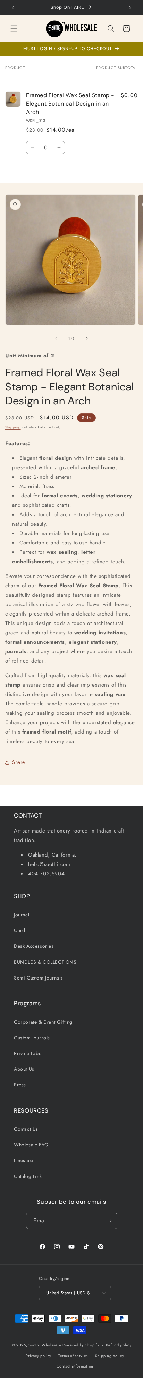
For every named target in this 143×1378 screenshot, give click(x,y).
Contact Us (26, 1128)
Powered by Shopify (80, 1345)
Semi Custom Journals (38, 977)
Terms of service (73, 1355)
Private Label (28, 1053)
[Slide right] (86, 338)
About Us (24, 1069)
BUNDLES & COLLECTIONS (45, 962)
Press (20, 1084)
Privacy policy (38, 1355)
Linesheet (24, 1160)
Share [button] (18, 762)
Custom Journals (32, 1037)
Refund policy (118, 1345)
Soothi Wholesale (44, 1345)
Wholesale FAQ (31, 1144)
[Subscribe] (109, 1221)
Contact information (75, 1366)
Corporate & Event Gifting (43, 1022)
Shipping (13, 427)
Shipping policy (109, 1355)
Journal (21, 914)
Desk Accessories (34, 946)
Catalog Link (28, 1176)
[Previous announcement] (12, 7)
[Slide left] (56, 338)
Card (19, 930)
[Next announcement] (130, 7)
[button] (14, 28)
